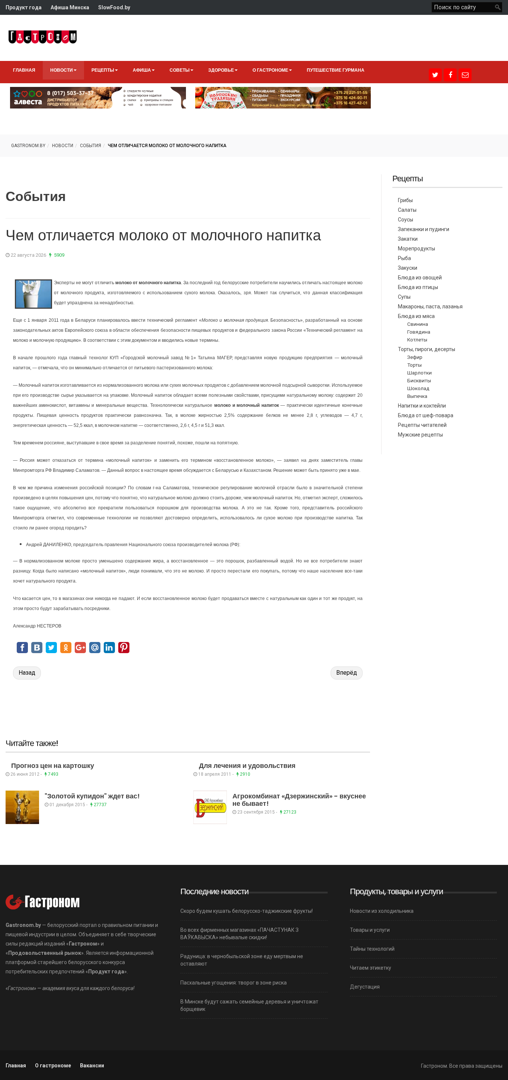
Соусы (405, 220)
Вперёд (346, 672)
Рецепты (102, 70)
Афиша (142, 70)
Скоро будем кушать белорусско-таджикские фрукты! (246, 911)
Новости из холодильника (382, 911)
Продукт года (24, 7)
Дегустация (365, 987)
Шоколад (418, 388)
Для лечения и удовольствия (247, 765)
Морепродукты (416, 249)
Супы (404, 297)
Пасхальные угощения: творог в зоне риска (233, 983)
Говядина (418, 332)
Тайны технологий (372, 949)
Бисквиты (419, 380)
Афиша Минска (70, 7)
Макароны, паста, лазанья (430, 306)
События (90, 145)
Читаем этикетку (370, 968)
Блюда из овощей (420, 277)
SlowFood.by (114, 7)
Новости (61, 70)
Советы (180, 70)
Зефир (414, 357)
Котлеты (417, 340)
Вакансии (92, 1065)
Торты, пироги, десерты (426, 349)
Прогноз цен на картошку (52, 765)
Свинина (417, 324)
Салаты (407, 210)
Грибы (405, 200)
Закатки (408, 239)
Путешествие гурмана (335, 70)
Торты (414, 365)
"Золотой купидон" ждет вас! (92, 796)
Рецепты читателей (422, 425)
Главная (24, 70)
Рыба (404, 258)
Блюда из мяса (416, 316)
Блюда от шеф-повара (425, 415)
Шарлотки (419, 373)
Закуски (407, 268)
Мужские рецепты (420, 435)
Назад (27, 672)
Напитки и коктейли (422, 406)
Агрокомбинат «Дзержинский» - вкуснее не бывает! (299, 799)
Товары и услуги (370, 930)
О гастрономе (270, 70)
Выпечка (417, 396)
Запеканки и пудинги (423, 229)
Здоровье (221, 70)
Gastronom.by (28, 145)
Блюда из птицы (418, 287)
